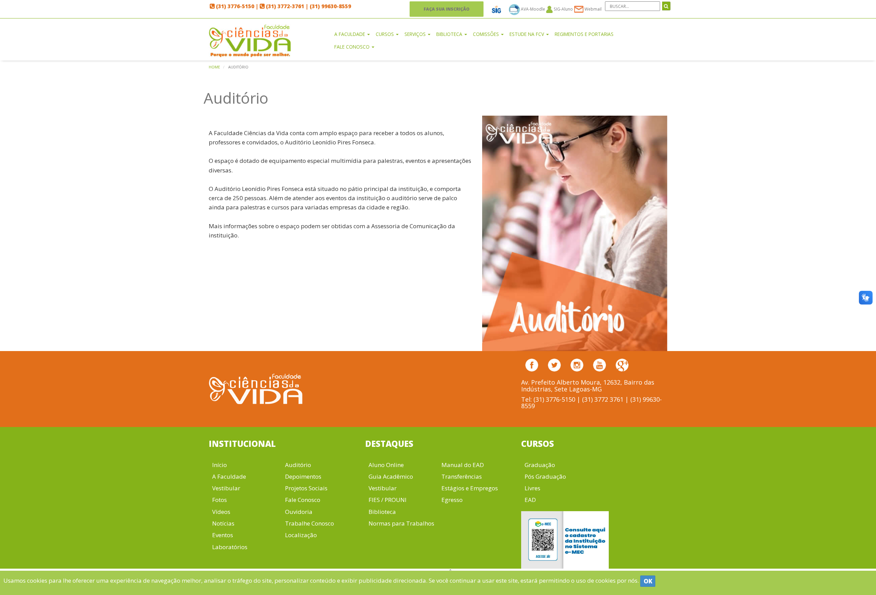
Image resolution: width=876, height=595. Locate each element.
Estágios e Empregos (469, 488)
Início (219, 465)
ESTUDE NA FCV (527, 34)
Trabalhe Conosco (309, 523)
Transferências (461, 476)
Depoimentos (303, 476)
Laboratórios (229, 547)
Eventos (222, 535)
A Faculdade (229, 476)
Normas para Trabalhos (401, 523)
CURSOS (385, 34)
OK (648, 581)
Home (214, 66)
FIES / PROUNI (388, 500)
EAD (530, 500)
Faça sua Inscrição (446, 9)
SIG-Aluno (563, 9)
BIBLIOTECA (450, 34)
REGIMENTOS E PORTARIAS (584, 34)
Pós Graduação (545, 476)
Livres (532, 488)
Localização (301, 535)
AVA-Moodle (533, 9)
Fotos (219, 500)
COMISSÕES (486, 34)
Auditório (298, 465)
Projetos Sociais (306, 488)
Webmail (592, 9)
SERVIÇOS (415, 34)
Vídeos (221, 512)
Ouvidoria (298, 512)
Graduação (540, 465)
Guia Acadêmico (391, 476)
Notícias (223, 523)
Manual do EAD (462, 465)
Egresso (452, 500)
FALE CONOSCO (352, 46)
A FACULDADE (350, 34)
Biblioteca (382, 512)
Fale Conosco (302, 500)
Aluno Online (386, 465)
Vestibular (226, 488)
